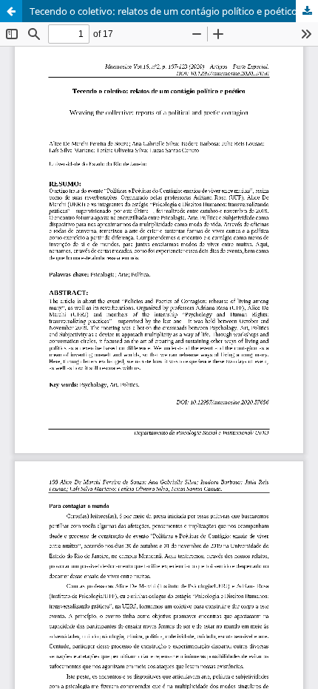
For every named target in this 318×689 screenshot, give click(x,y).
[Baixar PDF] (307, 11)
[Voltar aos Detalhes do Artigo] (11, 11)
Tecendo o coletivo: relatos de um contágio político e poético (163, 11)
